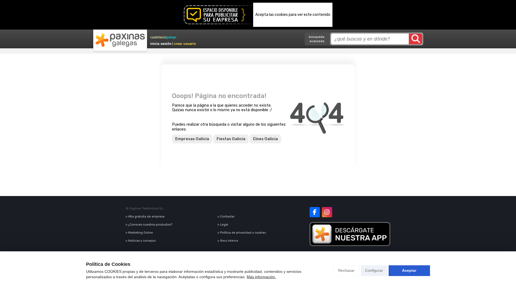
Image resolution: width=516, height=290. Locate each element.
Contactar (227, 216)
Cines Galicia (265, 139)
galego (171, 37)
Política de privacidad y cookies (243, 232)
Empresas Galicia (192, 139)
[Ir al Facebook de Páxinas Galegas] (315, 212)
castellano (157, 37)
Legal (224, 224)
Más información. (261, 277)
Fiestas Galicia (231, 139)
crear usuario (185, 44)
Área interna (229, 240)
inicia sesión (160, 44)
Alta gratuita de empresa (146, 216)
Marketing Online (140, 232)
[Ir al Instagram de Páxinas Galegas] (327, 212)
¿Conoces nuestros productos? (150, 224)
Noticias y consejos (142, 240)
